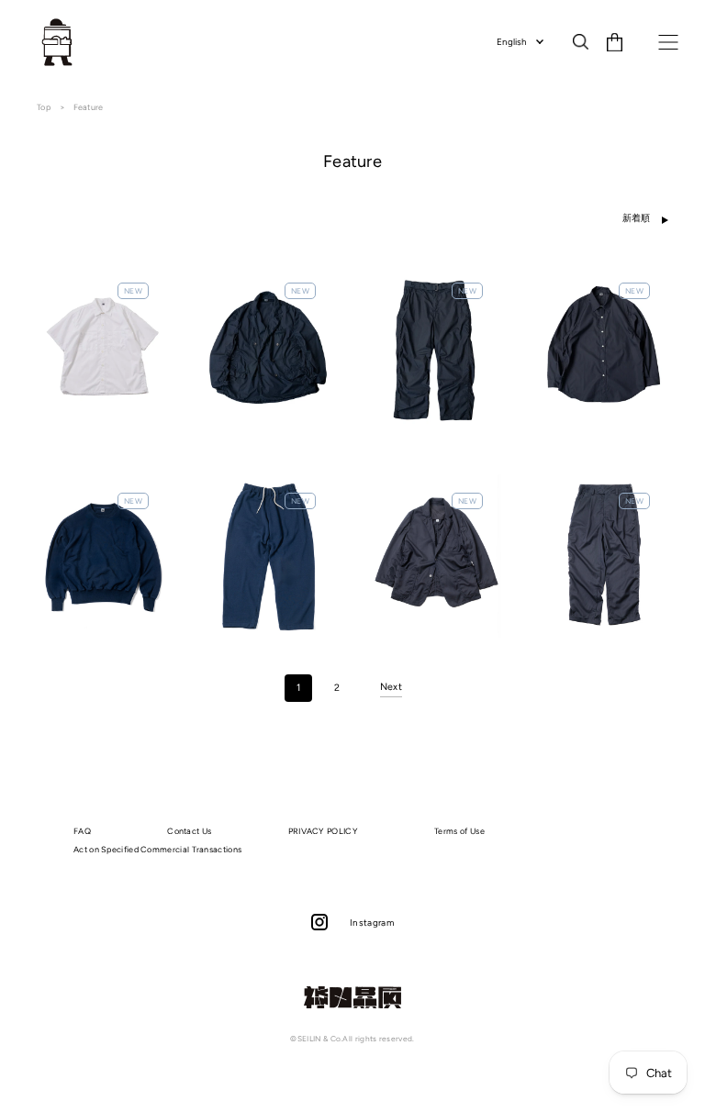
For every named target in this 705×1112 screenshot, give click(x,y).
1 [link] (298, 688)
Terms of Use (459, 831)
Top (44, 107)
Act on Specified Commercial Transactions (157, 849)
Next (391, 687)
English (512, 42)
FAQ (82, 831)
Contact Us (189, 831)
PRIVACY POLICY (323, 831)
